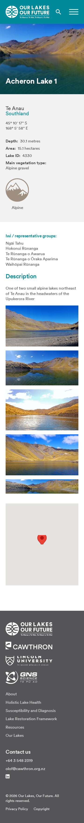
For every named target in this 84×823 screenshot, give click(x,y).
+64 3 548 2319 (19, 760)
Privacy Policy (17, 809)
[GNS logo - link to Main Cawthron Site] (21, 677)
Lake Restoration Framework (31, 718)
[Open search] (58, 12)
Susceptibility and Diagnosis (31, 710)
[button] (73, 12)
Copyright (41, 809)
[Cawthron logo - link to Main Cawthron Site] (29, 628)
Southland (17, 113)
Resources (15, 727)
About (11, 693)
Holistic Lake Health (23, 702)
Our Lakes (15, 735)
